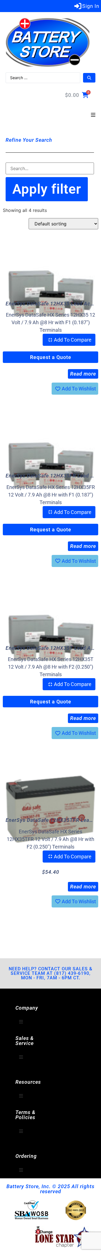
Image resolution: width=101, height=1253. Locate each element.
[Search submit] (89, 78)
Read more (83, 374)
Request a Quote (50, 357)
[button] (93, 115)
